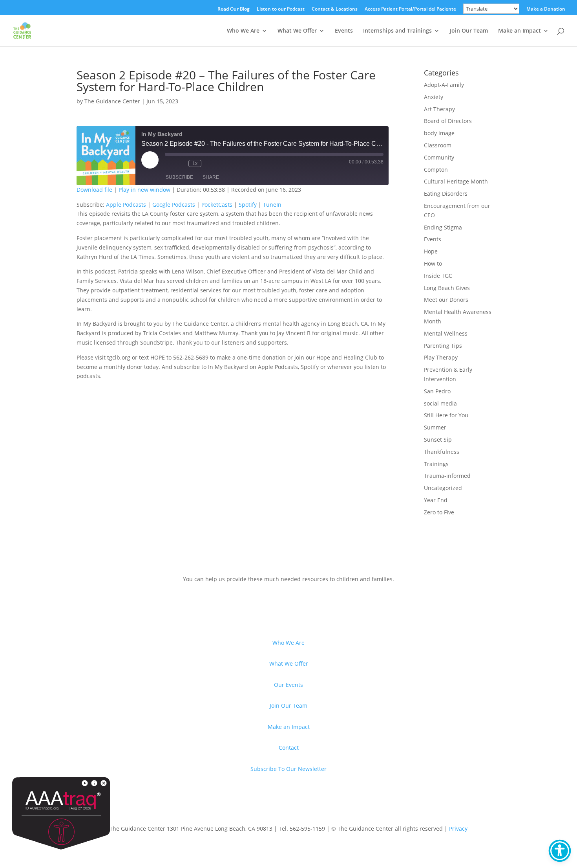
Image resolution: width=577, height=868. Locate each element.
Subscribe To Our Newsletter (288, 769)
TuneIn (272, 204)
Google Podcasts (173, 204)
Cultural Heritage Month (456, 181)
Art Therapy (439, 109)
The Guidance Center (112, 101)
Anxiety (433, 97)
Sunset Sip (438, 439)
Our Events (288, 684)
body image (439, 133)
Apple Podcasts (126, 204)
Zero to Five (439, 512)
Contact (289, 747)
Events (344, 31)
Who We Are (243, 31)
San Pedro (437, 391)
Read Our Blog (233, 9)
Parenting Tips (443, 345)
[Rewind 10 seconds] (180, 163)
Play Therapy (441, 357)
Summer (435, 427)
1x (194, 163)
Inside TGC (438, 275)
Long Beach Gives (447, 288)
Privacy (458, 828)
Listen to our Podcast (281, 9)
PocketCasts (216, 204)
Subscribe (179, 177)
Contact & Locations (335, 9)
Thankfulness (441, 451)
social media (440, 403)
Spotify (248, 204)
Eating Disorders (445, 193)
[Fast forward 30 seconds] (209, 163)
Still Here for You (446, 415)
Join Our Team (469, 31)
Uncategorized (443, 488)
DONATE (100, 605)
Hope (431, 251)
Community (439, 157)
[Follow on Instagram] (130, 802)
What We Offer (297, 31)
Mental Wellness (445, 333)
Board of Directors (448, 121)
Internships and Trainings (397, 31)
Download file (94, 189)
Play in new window (144, 189)
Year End (435, 500)
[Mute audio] (169, 163)
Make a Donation (545, 9)
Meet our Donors (446, 299)
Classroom (437, 145)
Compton (436, 169)
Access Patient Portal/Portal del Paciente (410, 9)
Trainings (436, 464)
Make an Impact (519, 31)
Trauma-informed (447, 475)
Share (211, 177)
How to (433, 263)
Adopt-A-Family (444, 84)
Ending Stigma (443, 227)
